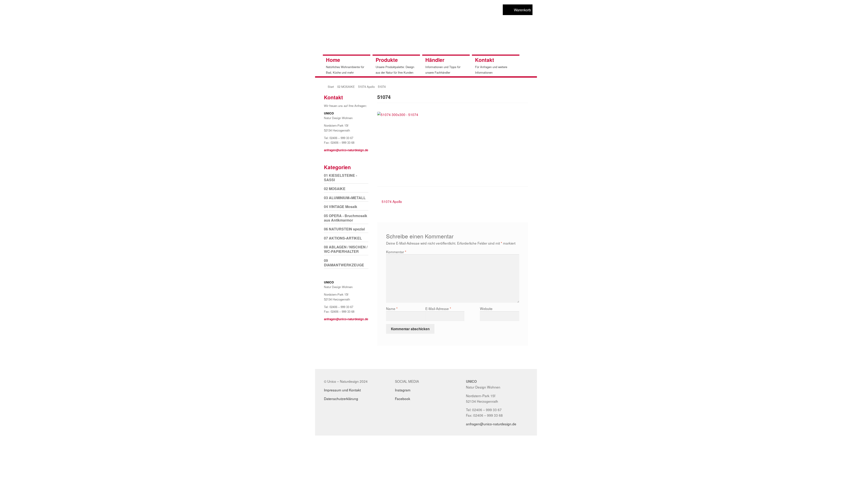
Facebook (402, 398)
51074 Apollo (366, 86)
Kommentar (396, 251)
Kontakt (484, 59)
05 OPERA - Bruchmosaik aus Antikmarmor (345, 218)
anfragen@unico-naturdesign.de (346, 150)
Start (331, 86)
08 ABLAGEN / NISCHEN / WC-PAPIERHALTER (345, 249)
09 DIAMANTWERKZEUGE (344, 262)
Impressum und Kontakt (342, 389)
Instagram (402, 389)
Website (486, 308)
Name (392, 308)
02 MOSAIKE (346, 86)
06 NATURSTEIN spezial (344, 229)
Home (333, 59)
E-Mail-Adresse (438, 308)
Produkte (387, 59)
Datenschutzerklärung (341, 398)
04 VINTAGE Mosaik (340, 206)
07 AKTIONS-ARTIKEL (343, 238)
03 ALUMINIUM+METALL (345, 197)
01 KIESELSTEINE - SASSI (340, 177)
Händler (434, 59)
